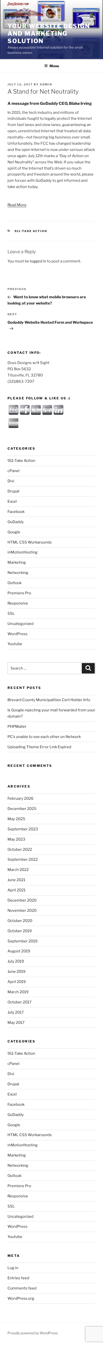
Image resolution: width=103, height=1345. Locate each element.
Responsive (18, 603)
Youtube (15, 644)
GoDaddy (16, 522)
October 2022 (20, 849)
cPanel (14, 471)
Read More (17, 205)
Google (14, 532)
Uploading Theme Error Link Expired (39, 747)
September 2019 (23, 941)
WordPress (18, 634)
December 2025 (22, 808)
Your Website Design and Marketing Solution (49, 33)
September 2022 (23, 859)
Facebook (16, 511)
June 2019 (17, 971)
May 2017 (16, 1022)
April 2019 (17, 981)
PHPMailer (17, 726)
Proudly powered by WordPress (33, 1333)
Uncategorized (21, 623)
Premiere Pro (19, 593)
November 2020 (22, 910)
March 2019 (18, 992)
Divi (11, 481)
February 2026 (21, 798)
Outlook (15, 583)
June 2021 (16, 880)
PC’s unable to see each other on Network (44, 736)
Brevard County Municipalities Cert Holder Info (49, 700)
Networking (18, 572)
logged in (38, 261)
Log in (13, 1268)
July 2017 (16, 1012)
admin (46, 84)
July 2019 (16, 961)
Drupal (13, 491)
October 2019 (20, 931)
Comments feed (22, 1288)
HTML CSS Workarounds (30, 542)
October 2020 (20, 920)
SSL (11, 613)
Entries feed (18, 1278)
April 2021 (17, 890)
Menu (54, 66)
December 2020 (22, 900)
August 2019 (19, 951)
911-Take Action (30, 231)
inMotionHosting (23, 552)
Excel (12, 501)
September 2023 (23, 829)
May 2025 (16, 819)
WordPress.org (21, 1298)
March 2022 (18, 869)
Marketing (17, 562)
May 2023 (16, 839)
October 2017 (20, 1002)
